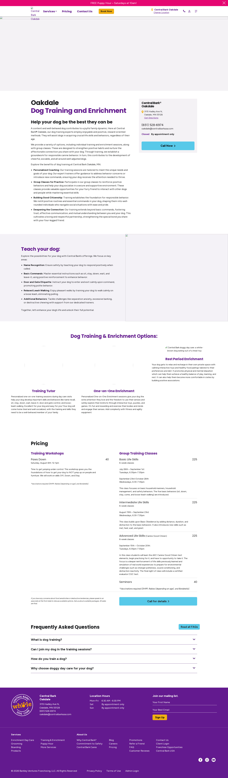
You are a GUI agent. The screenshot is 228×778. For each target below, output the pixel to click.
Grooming (16, 743)
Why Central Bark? (86, 740)
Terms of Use (113, 770)
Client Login (162, 743)
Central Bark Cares (87, 747)
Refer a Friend (136, 743)
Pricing (67, 11)
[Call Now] (184, 11)
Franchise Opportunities (169, 747)
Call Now (167, 145)
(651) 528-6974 (152, 125)
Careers (113, 743)
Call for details (157, 601)
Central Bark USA (165, 750)
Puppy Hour (47, 743)
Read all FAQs (189, 626)
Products (16, 750)
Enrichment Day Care (22, 740)
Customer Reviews (139, 750)
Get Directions (151, 118)
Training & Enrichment (53, 740)
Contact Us (84, 11)
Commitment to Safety (89, 743)
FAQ (131, 747)
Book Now (106, 11)
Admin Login (132, 770)
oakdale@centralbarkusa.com (157, 128)
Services (49, 11)
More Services (48, 747)
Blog (111, 740)
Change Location (161, 12)
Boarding (16, 747)
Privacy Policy (94, 770)
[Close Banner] (224, 3)
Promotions (135, 740)
